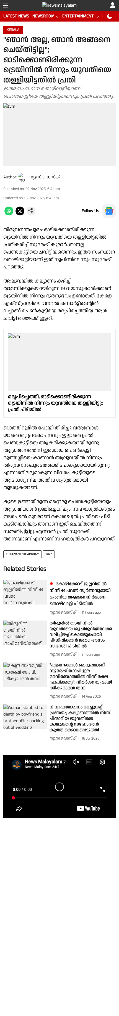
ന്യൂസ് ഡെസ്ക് (44, 177)
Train (48, 554)
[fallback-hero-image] (25, 592)
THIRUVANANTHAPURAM (22, 554)
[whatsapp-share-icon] (8, 214)
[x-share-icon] (19, 214)
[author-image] (22, 177)
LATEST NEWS (16, 16)
